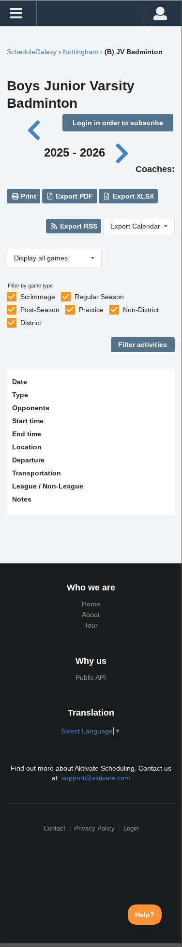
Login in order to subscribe (118, 123)
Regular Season (99, 297)
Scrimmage (37, 297)
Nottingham (80, 52)
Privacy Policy (94, 828)
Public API (91, 677)
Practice (91, 310)
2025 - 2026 (74, 152)
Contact (54, 828)
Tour (91, 625)
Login (130, 828)
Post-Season (40, 310)
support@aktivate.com (95, 778)
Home (91, 604)
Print (27, 196)
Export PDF (73, 196)
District (30, 323)
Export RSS (77, 226)
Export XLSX (132, 196)
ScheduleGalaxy (32, 52)
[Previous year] (34, 129)
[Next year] (122, 152)
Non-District (141, 310)
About (91, 614)
